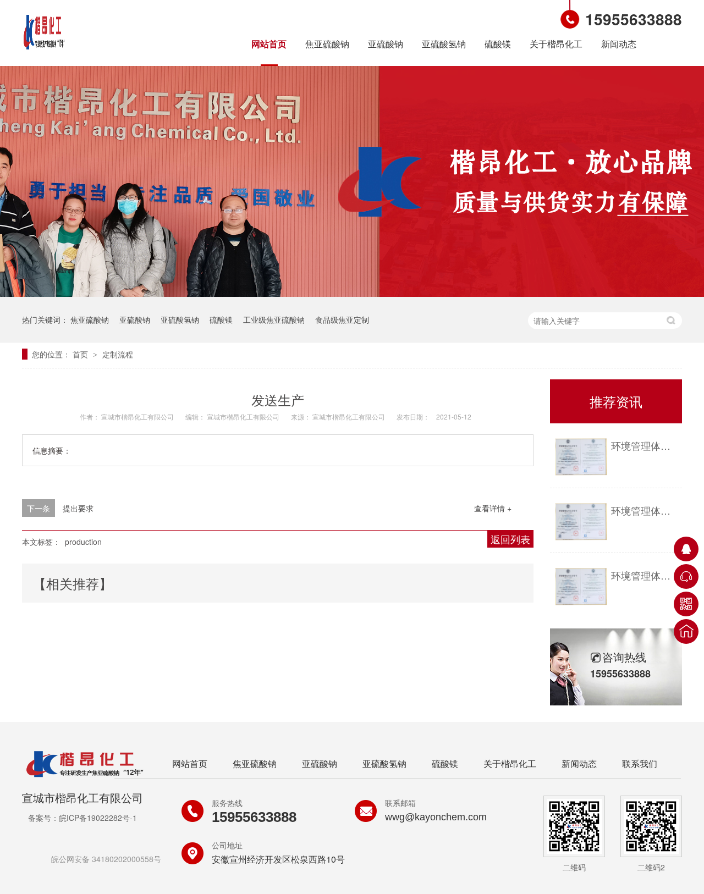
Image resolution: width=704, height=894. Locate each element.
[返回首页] (686, 631)
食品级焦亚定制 (342, 319)
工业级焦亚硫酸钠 (274, 319)
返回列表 (510, 539)
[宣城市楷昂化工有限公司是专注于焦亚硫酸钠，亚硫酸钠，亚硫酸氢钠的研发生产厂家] (44, 51)
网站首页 (269, 43)
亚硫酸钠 (385, 43)
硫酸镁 (498, 43)
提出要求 (78, 508)
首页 (81, 354)
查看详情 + (493, 508)
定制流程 (117, 354)
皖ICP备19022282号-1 (98, 817)
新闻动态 (618, 43)
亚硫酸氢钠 (444, 43)
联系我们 (639, 763)
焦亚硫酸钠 (327, 43)
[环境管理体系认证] (581, 457)
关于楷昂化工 (556, 43)
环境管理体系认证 (643, 445)
